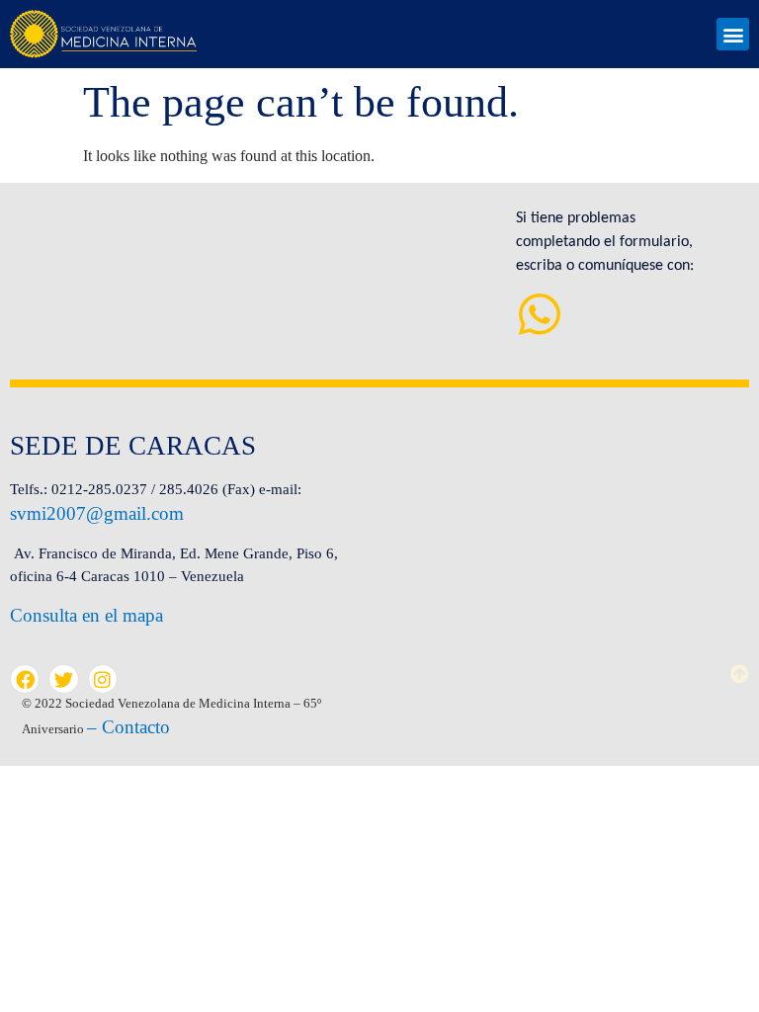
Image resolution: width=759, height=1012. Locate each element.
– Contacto (128, 727)
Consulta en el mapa (86, 615)
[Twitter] (63, 679)
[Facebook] (25, 679)
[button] (733, 34)
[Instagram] (103, 679)
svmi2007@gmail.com (97, 513)
